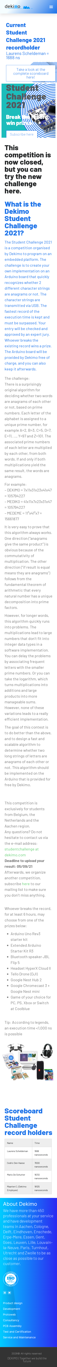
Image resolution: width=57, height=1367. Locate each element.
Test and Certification (17, 1331)
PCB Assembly (12, 1326)
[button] (51, 7)
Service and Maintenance (19, 1337)
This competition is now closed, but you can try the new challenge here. (28, 169)
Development (11, 1308)
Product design (12, 1303)
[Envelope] (9, 1292)
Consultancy (11, 1320)
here (26, 883)
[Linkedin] (4, 1292)
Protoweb (9, 1314)
